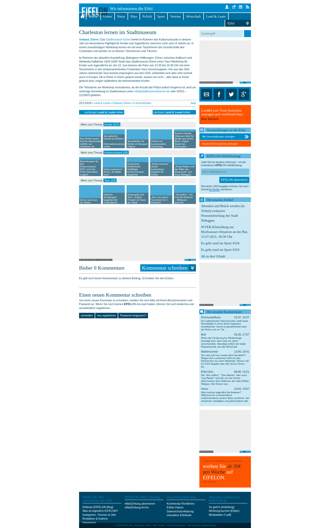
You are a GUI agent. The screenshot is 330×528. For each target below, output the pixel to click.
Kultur (93, 16)
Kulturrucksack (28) (116, 152)
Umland (117, 103)
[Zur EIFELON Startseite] (82, 16)
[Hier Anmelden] (226, 6)
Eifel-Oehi (225, 377)
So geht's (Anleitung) (221, 507)
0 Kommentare (142, 103)
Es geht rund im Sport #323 (220, 250)
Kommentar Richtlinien (181, 503)
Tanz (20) (110, 180)
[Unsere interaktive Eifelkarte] (233, 6)
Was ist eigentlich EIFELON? (100, 510)
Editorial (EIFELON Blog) (97, 507)
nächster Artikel (171, 112)
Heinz (225, 396)
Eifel (231, 23)
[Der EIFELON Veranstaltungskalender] (240, 6)
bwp (193, 103)
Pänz (133, 16)
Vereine (175, 16)
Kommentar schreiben (164, 268)
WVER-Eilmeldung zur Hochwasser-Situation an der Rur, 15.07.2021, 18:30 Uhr (224, 231)
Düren (127, 103)
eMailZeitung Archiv (137, 507)
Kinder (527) (111, 124)
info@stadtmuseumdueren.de (152, 91)
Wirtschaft (193, 16)
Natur (121, 16)
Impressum (89, 522)
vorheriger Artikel (104, 112)
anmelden (87, 315)
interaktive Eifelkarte (179, 515)
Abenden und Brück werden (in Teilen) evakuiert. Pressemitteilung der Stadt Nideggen (223, 213)
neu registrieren (106, 315)
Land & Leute (216, 16)
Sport (161, 16)
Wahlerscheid (225, 359)
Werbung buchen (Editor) (224, 510)
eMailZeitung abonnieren (140, 503)
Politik (147, 16)
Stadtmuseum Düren (118, 39)
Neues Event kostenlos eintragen (220, 143)
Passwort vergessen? (133, 315)
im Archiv (214, 189)
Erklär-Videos (175, 507)
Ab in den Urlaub (213, 256)
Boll (225, 340)
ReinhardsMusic (225, 323)
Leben (107, 16)
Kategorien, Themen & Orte (99, 514)
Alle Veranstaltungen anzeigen (218, 136)
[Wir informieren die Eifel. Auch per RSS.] (247, 6)
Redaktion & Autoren (95, 518)
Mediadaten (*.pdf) (220, 514)
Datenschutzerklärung (180, 511)
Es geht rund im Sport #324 (220, 243)
